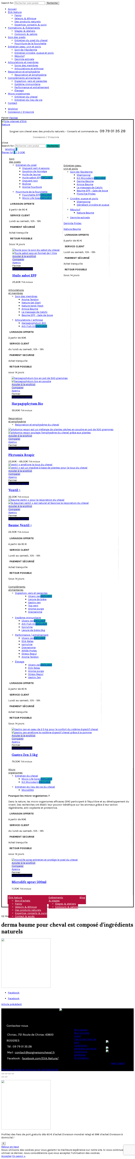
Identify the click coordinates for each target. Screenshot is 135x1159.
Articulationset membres (16, 291)
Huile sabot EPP (37, 177)
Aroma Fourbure (32, 187)
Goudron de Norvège (34, 171)
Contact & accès (25, 916)
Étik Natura (15, 12)
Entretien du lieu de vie (28, 99)
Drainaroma (35, 611)
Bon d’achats (22, 900)
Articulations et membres (23, 62)
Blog (82, 897)
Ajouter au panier (18, 483)
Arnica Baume (85, 184)
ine (30, 644)
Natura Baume (85, 212)
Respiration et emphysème (24, 71)
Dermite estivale (24, 59)
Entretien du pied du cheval (31, 40)
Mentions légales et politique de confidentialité (29, 1069)
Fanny (17, 15)
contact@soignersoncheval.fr (35, 1052)
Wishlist (13, 108)
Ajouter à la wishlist (24, 256)
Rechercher (52, 3)
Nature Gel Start (31, 302)
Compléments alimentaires (24, 77)
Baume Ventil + (20, 525)
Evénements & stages (56, 899)
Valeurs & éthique (25, 18)
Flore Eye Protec (86, 193)
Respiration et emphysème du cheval (37, 424)
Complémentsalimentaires (16, 588)
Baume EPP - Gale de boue (92, 190)
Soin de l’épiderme (25, 49)
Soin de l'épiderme (81, 171)
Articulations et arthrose (28, 68)
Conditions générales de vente (85, 1047)
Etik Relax (27, 641)
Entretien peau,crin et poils (73, 167)
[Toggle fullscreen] (9, 1073)
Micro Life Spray (37, 778)
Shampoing (84, 174)
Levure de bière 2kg (33, 630)
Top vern (33, 605)
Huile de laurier (31, 174)
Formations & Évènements (24, 27)
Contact (12, 103)
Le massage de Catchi (90, 187)
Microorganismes (15, 771)
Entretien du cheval (26, 96)
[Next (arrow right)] (6, 1076)
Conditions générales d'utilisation (81, 1055)
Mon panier (81, 1029)
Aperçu (16, 262)
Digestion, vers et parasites (30, 81)
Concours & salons (25, 34)
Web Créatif (118, 1063)
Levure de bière (37, 599)
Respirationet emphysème (17, 420)
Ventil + (14, 490)
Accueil (12, 9)
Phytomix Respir (21, 455)
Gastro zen (34, 602)
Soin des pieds (17, 37)
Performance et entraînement (31, 87)
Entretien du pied (26, 165)
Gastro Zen (34, 677)
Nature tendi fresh (32, 305)
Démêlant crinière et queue (93, 204)
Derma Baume (85, 181)
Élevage (19, 90)
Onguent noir (30, 180)
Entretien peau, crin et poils (24, 46)
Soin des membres (26, 296)
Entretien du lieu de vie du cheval (35, 786)
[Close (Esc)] (2, 1073)
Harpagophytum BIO (34, 323)
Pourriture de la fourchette (30, 43)
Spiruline (27, 627)
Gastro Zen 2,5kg (25, 755)
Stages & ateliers (24, 30)
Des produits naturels (27, 21)
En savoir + (19, 1156)
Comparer (18, 259)
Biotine (26, 183)
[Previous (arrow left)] (2, 1076)
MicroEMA (28, 790)
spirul (25, 644)
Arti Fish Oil (34, 326)
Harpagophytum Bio (27, 404)
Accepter (6, 1156)
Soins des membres (26, 65)
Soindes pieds (15, 160)
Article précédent (11, 1004)
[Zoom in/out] (12, 1073)
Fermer (13, 117)
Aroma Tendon (30, 299)
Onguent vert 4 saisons (36, 168)
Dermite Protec (72, 223)
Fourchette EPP (37, 194)
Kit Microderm (91, 178)
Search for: (7, 2)
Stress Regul (29, 653)
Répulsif (19, 56)
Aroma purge (36, 608)
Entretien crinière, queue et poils (34, 52)
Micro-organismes (19, 93)
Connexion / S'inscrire (21, 111)
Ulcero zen (40, 596)
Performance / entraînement (31, 634)
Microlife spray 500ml (29, 882)
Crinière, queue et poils (84, 198)
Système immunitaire (27, 84)
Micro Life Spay (37, 198)
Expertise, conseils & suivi (30, 24)
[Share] (6, 1073)
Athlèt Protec (29, 650)
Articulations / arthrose (29, 319)
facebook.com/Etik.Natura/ (40, 1058)
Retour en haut (10, 1146)
